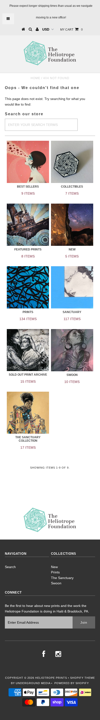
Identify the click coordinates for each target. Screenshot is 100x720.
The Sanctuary (62, 578)
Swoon (56, 583)
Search (10, 567)
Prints (55, 572)
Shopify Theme (82, 677)
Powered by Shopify (71, 683)
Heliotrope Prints (51, 677)
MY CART (71, 29)
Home (35, 78)
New (54, 567)
